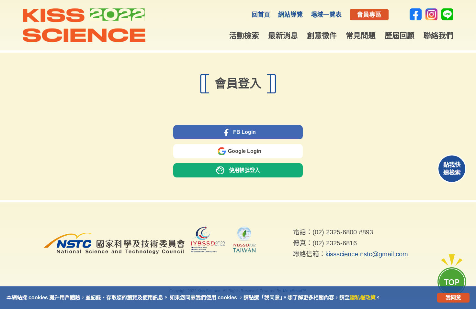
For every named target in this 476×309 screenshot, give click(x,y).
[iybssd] (208, 241)
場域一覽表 (326, 14)
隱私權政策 (363, 297)
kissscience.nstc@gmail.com (366, 254)
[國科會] (114, 258)
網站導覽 (290, 14)
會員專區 (369, 14)
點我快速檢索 (452, 169)
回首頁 (261, 14)
